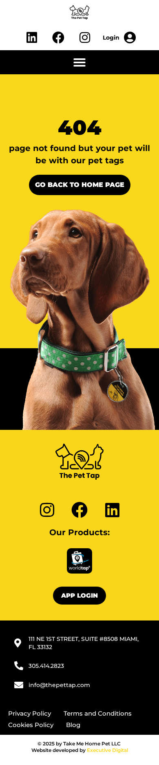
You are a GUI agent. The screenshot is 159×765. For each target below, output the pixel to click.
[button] (79, 62)
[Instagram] (85, 37)
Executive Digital (107, 750)
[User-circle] (119, 37)
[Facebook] (58, 37)
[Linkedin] (32, 37)
